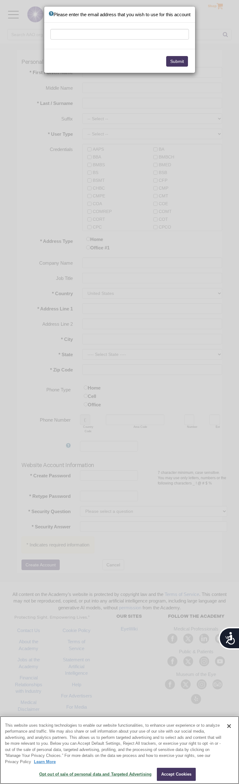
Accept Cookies (176, 774)
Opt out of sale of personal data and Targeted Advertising (95, 774)
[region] (119, 750)
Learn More (45, 761)
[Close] (229, 726)
